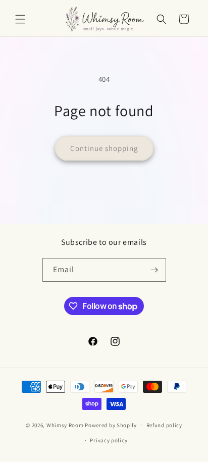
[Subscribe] (154, 270)
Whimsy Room (65, 424)
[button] (20, 19)
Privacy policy (108, 440)
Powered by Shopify (111, 424)
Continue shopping (104, 148)
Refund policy (164, 425)
